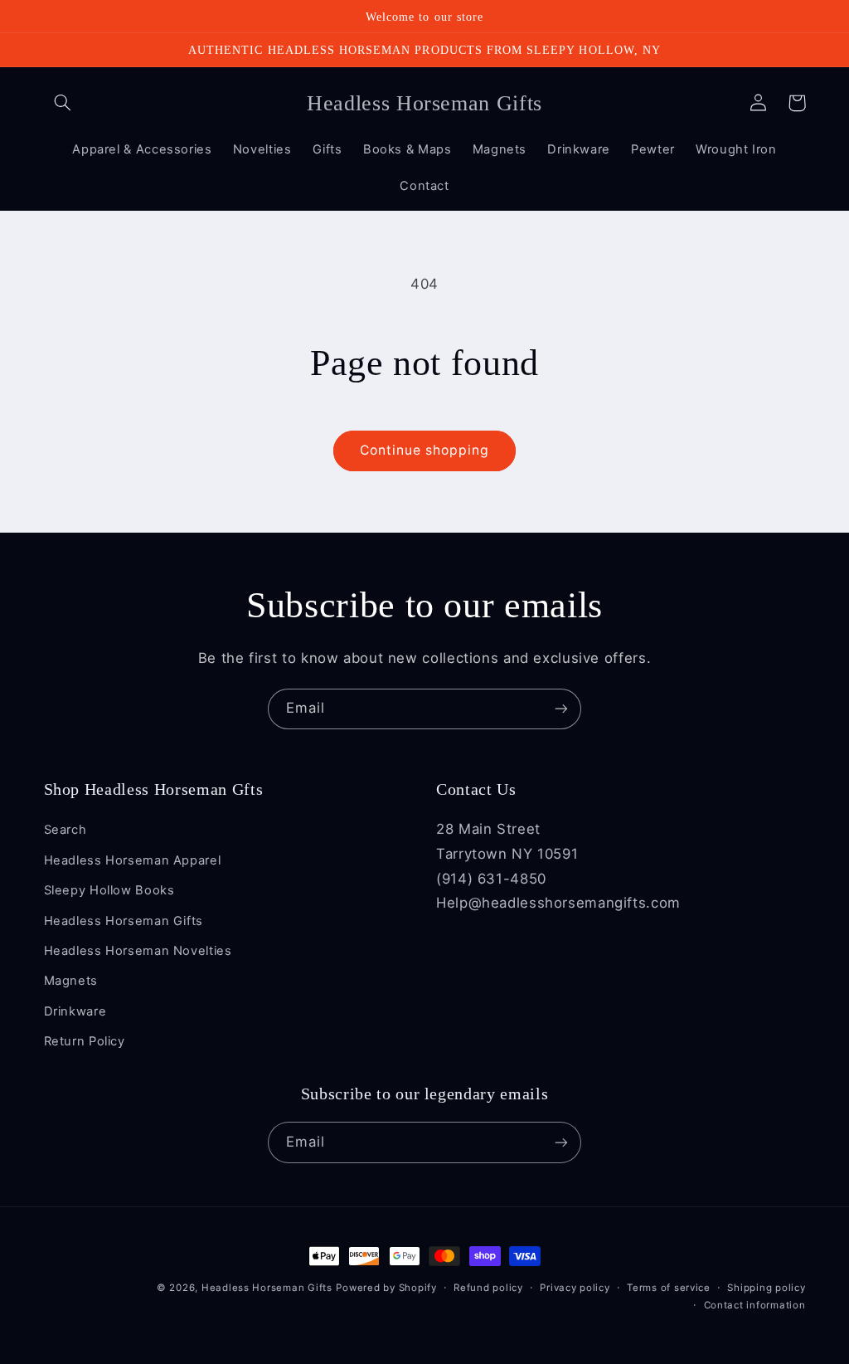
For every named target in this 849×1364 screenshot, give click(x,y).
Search (65, 829)
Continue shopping (425, 450)
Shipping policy (766, 1287)
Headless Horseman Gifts (124, 920)
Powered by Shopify (386, 1287)
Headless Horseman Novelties (138, 950)
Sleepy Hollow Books (109, 890)
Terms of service (669, 1287)
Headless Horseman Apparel (132, 860)
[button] (63, 103)
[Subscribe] (561, 709)
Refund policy (488, 1287)
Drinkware (75, 1011)
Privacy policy (574, 1287)
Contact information (755, 1305)
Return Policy (84, 1041)
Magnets (71, 980)
